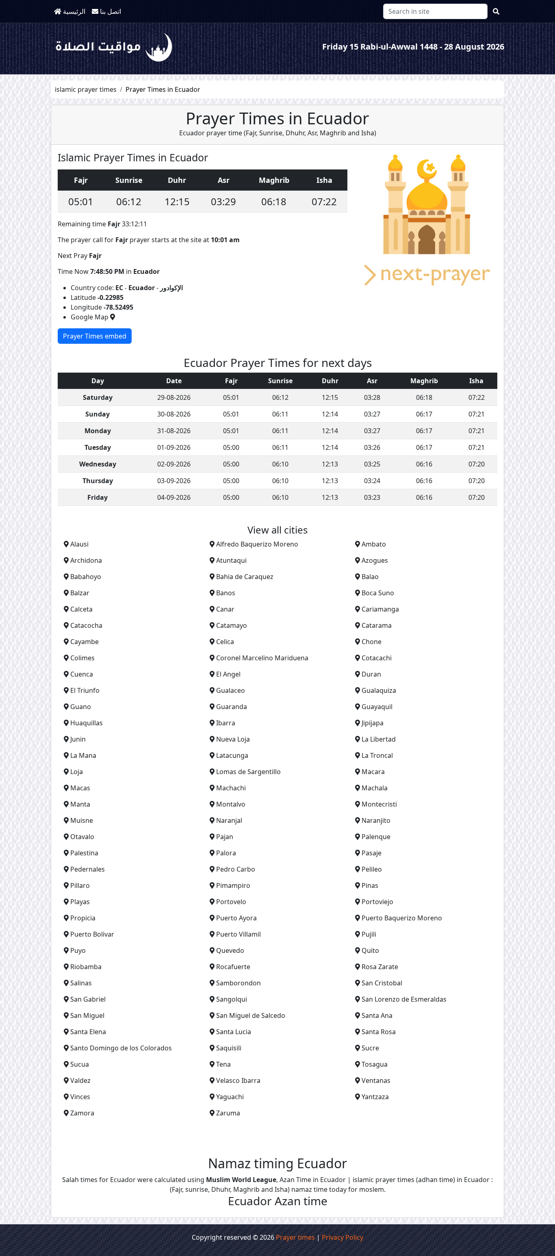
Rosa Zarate (380, 966)
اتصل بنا (109, 11)
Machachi (231, 787)
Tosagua (375, 1064)
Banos (225, 592)
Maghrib (332, 132)
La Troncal (377, 755)
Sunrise (270, 132)
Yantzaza (375, 1096)
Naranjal (229, 820)
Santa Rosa (379, 1031)
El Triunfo (85, 690)
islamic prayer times (86, 89)
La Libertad (379, 739)
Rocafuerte (233, 966)
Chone (372, 641)
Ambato (374, 544)
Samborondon (238, 982)
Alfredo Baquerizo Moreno (257, 544)
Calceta (81, 609)
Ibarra (225, 722)
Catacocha (86, 625)
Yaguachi (230, 1096)
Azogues (375, 560)
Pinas (370, 885)
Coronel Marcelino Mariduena (262, 657)
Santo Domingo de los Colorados (121, 1047)
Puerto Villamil (238, 934)
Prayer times (295, 1237)
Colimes (82, 657)
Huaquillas (86, 722)
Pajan (224, 836)
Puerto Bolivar (92, 934)
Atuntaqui (231, 560)
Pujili (369, 934)
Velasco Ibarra (238, 1080)
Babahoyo (85, 576)
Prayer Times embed (94, 336)
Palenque (376, 836)
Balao (370, 576)
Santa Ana (377, 1015)
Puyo (78, 950)
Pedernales (87, 869)
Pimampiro (233, 885)
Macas (80, 787)
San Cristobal (382, 982)
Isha (367, 132)
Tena (223, 1064)
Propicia (82, 917)
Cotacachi (377, 657)
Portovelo (231, 901)
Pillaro (80, 885)
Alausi (79, 544)
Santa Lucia (233, 1031)
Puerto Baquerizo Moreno (402, 917)
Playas (80, 901)
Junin (78, 739)
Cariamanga (380, 609)
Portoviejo (377, 901)
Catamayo (231, 625)
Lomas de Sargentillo (248, 771)
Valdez (80, 1080)
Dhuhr (294, 132)
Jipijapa (373, 722)
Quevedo (230, 950)
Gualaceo (230, 690)
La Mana (83, 755)
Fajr (251, 132)
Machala (375, 787)
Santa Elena (88, 1031)
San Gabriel (88, 999)
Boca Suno (378, 592)
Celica (225, 641)
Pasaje (372, 852)
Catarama (377, 625)
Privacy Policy (342, 1237)
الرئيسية (73, 11)
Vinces (80, 1096)
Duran (371, 674)
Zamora (82, 1112)
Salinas (81, 982)
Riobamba (86, 966)
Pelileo (372, 869)
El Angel (228, 674)
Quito (370, 950)
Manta (80, 804)
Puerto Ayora (236, 917)
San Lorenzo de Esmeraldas (404, 999)
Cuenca (81, 674)
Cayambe (84, 641)
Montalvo (230, 804)
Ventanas (376, 1080)
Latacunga (232, 755)
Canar (225, 609)
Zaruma (228, 1112)
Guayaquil (377, 706)
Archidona (86, 560)
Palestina (84, 852)
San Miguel (87, 1015)
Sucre (370, 1047)
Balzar (79, 592)
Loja (76, 771)
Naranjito (376, 820)
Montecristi (379, 804)
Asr (311, 132)
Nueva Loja (233, 739)
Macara (373, 771)
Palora (226, 852)
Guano (80, 706)
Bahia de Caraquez (244, 576)
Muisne (81, 820)
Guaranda (231, 706)
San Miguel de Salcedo (250, 1015)
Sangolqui (231, 999)
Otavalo (82, 836)
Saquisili (228, 1047)
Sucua (79, 1064)
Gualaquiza (379, 690)
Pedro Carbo (235, 869)
